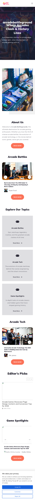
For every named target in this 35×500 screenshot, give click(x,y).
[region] (17, 485)
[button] (31, 379)
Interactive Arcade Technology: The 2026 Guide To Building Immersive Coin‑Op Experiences (17, 349)
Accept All (17, 487)
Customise (17, 492)
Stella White (9, 408)
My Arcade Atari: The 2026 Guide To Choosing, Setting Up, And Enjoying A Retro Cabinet (16, 184)
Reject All (17, 496)
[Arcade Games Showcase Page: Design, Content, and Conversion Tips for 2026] (17, 435)
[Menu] (32, 3)
